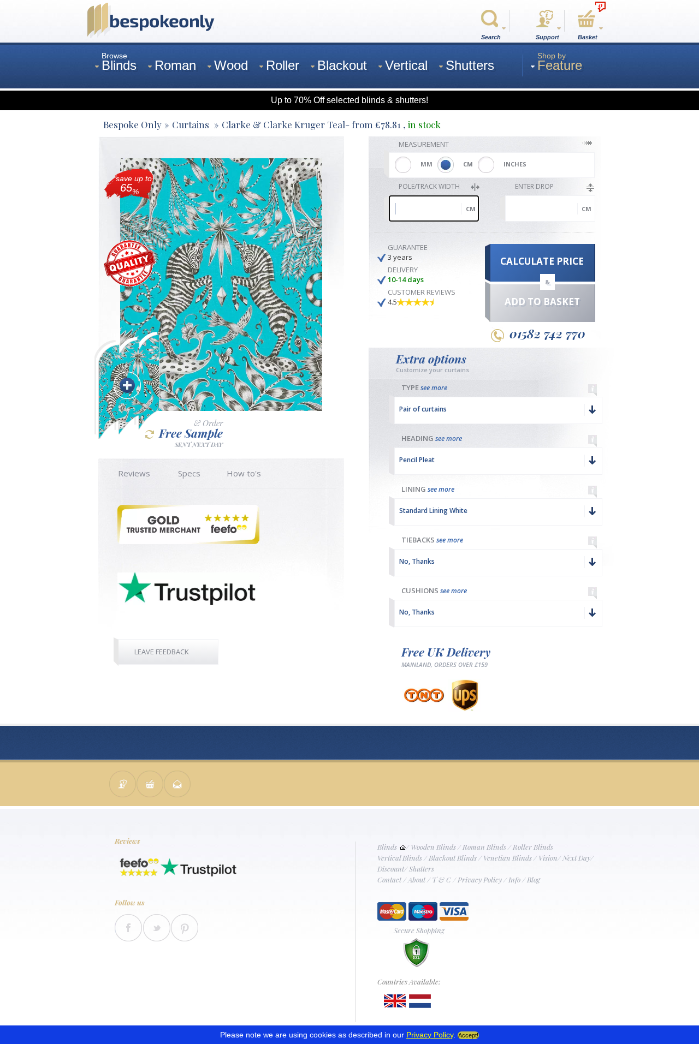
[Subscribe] (177, 785)
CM (468, 164)
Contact (389, 879)
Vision (548, 857)
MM (426, 164)
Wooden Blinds (433, 846)
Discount (390, 868)
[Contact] (123, 785)
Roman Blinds (484, 846)
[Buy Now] (150, 785)
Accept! (468, 1035)
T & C (441, 879)
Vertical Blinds (399, 857)
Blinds (387, 846)
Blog (533, 879)
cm (471, 209)
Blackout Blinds (453, 857)
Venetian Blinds (507, 857)
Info (514, 879)
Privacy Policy (480, 879)
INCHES (514, 164)
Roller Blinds (533, 846)
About (416, 879)
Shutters (421, 868)
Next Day (576, 857)
